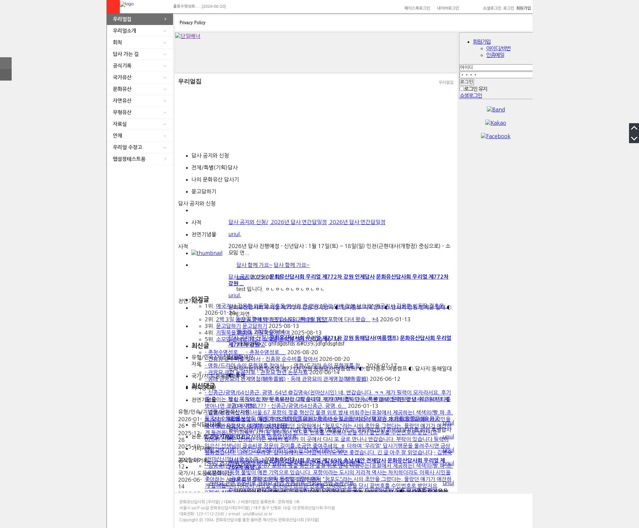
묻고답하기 (203, 191)
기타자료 (201, 448)
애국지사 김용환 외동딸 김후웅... (412, 306)
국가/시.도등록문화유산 (218, 376)
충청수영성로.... (186, 6)
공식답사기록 (206, 424)
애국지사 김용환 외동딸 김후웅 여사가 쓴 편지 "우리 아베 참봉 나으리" (295, 306)
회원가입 (482, 41)
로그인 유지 (475, 89)
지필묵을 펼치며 (234, 332)
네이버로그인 (448, 8)
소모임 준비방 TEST (238, 339)
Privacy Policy (192, 23)
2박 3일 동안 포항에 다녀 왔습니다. (256, 319)
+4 (375, 319)
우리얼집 (122, 19)
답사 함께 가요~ (254, 265)
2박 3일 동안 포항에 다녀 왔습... (333, 319)
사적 (196, 222)
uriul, (242, 277)
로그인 (508, 8)
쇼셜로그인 (492, 8)
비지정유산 (203, 388)
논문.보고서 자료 (210, 436)
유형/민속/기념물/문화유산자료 (222, 361)
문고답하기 (228, 326)
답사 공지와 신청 (210, 155)
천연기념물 (203, 234)
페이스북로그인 (417, 8)
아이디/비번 (498, 48)
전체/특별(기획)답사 (214, 167)
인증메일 (495, 55)
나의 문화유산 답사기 (215, 179)
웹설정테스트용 (129, 158)
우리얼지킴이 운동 (257, 479)
